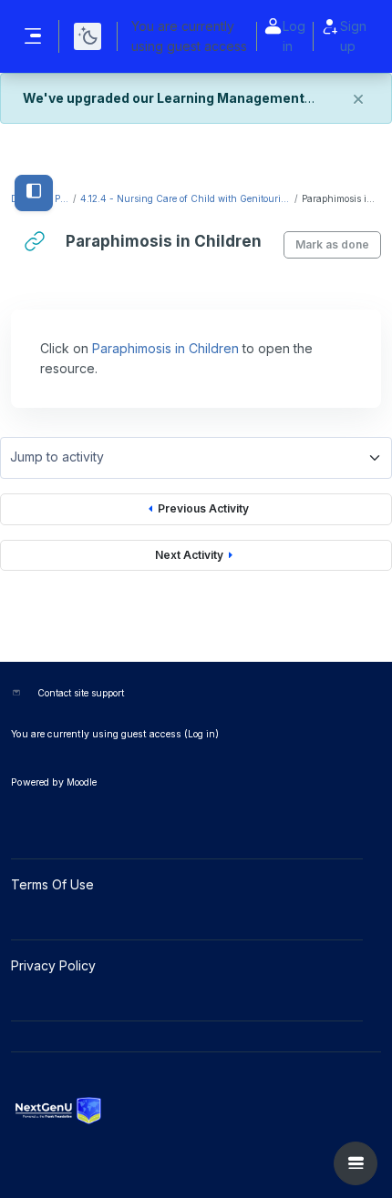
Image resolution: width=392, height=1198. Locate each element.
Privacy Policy (55, 965)
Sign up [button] (353, 36)
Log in (294, 36)
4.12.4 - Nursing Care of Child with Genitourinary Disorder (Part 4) (186, 198)
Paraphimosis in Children (165, 348)
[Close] (358, 100)
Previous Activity (203, 508)
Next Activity (189, 555)
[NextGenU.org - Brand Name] (196, 1110)
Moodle (82, 782)
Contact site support (80, 692)
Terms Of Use (54, 884)
